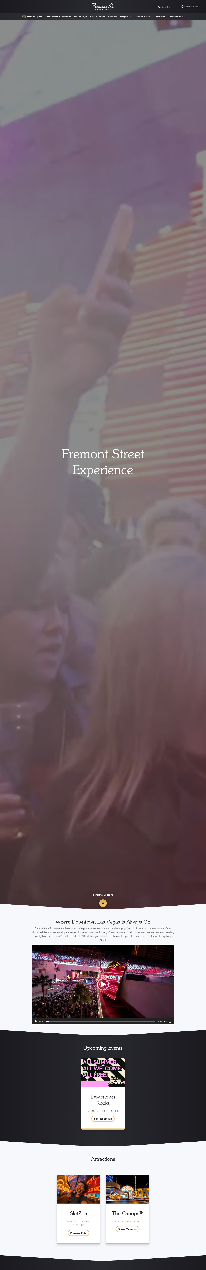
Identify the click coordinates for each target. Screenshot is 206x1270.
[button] (103, 984)
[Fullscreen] (169, 1021)
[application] (103, 984)
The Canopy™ (80, 16)
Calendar (112, 16)
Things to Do (126, 16)
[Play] (36, 1021)
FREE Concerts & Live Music (58, 16)
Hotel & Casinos (97, 16)
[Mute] (165, 1021)
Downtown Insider (143, 16)
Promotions (161, 16)
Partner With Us (177, 16)
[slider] (100, 1021)
